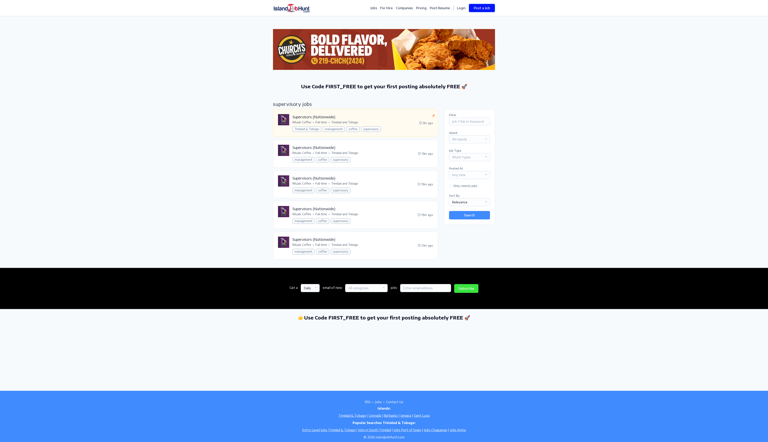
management (334, 129)
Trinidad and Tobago (344, 122)
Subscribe (466, 288)
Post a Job (482, 8)
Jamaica (405, 416)
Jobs (374, 8)
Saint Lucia (422, 416)
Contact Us (394, 402)
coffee (353, 129)
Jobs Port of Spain (407, 430)
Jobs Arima (458, 430)
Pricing (421, 8)
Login (461, 8)
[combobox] (469, 139)
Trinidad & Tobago (307, 129)
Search (469, 215)
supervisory (371, 129)
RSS (368, 402)
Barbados (391, 416)
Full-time (321, 122)
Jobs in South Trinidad (374, 430)
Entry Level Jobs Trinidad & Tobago (329, 430)
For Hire (386, 8)
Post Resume (440, 8)
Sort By (454, 195)
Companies (404, 8)
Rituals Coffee (301, 122)
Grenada (375, 416)
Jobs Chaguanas (435, 430)
